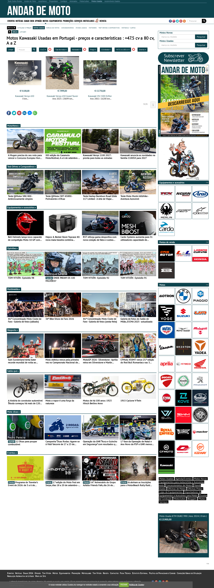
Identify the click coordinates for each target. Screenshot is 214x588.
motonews (93, 27)
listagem (23, 31)
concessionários (67, 27)
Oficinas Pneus (195, 488)
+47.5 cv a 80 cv (122, 49)
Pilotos (202, 498)
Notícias (18, 573)
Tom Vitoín (46, 573)
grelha (15, 31)
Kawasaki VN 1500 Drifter (100, 96)
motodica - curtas (128, 27)
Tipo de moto (60, 49)
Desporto (11, 330)
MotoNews (12, 125)
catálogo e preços (24, 27)
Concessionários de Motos (179, 485)
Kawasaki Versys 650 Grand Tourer (62, 96)
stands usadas (81, 27)
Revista (103, 20)
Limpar (10, 49)
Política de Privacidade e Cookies (162, 573)
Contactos (114, 573)
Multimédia (13, 289)
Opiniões (11, 248)
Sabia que (12, 370)
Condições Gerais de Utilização (189, 573)
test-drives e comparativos (109, 27)
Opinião (38, 20)
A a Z (42, 49)
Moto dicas (12, 411)
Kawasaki (75, 49)
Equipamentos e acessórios (20, 207)
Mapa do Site (40, 576)
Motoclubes (88, 20)
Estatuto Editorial (140, 573)
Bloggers (192, 498)
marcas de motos (52, 27)
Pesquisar (201, 36)
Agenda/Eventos (183, 478)
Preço (92, 49)
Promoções (68, 20)
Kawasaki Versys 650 (24, 96)
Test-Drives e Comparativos (20, 166)
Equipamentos (64, 573)
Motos (55, 573)
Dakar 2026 (29, 20)
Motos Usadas (166, 478)
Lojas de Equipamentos (171, 492)
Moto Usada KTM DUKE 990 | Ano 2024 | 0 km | (183, 518)
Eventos (11, 20)
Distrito (142, 49)
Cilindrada (105, 49)
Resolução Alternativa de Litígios (20, 576)
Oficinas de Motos (177, 488)
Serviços (163, 501)
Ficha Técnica (125, 573)
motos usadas (38, 27)
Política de (136, 584)
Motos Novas (200, 478)
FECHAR (124, 584)
